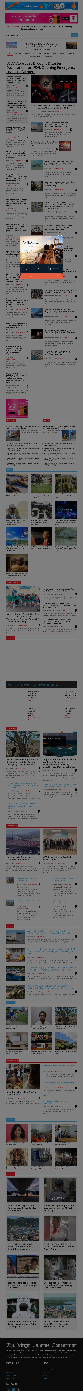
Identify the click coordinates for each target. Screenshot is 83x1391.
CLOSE (59, 235)
